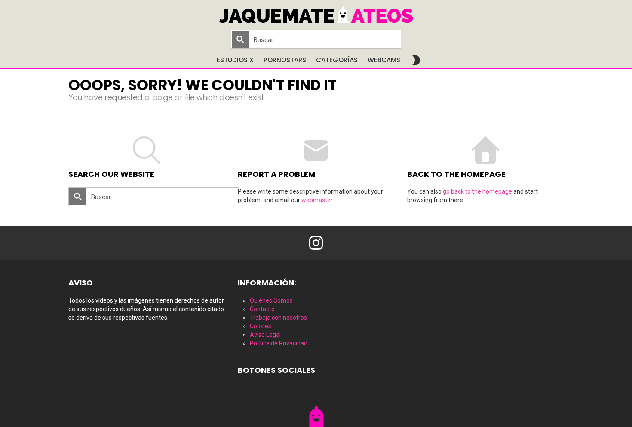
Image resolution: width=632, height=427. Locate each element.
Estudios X (235, 59)
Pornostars (285, 59)
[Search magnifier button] (240, 39)
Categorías (337, 59)
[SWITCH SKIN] (416, 60)
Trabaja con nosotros (278, 317)
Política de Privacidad (278, 343)
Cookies (260, 326)
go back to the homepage (477, 191)
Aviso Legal (265, 334)
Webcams (384, 59)
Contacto (262, 309)
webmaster (316, 200)
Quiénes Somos (271, 300)
